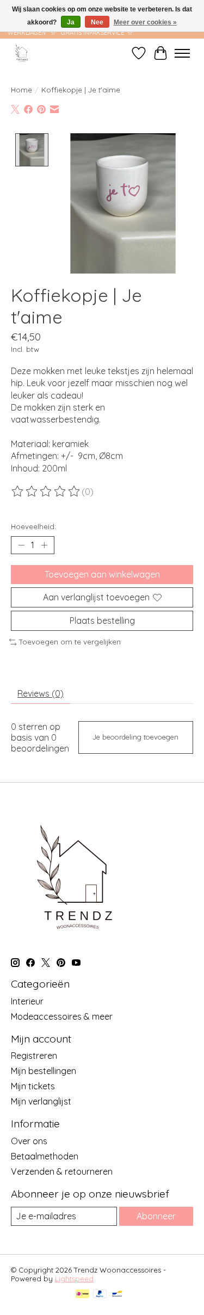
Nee (97, 22)
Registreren (34, 1055)
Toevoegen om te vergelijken (70, 641)
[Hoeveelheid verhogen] (44, 545)
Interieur (27, 1001)
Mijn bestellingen (43, 1070)
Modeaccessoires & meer (62, 1016)
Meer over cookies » (145, 22)
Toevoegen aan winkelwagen (102, 574)
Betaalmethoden (44, 1156)
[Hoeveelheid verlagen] (21, 545)
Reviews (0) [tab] (40, 693)
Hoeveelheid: (33, 526)
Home (21, 89)
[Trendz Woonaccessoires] (22, 53)
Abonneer (156, 1216)
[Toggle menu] (182, 53)
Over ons (29, 1141)
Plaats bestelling (102, 620)
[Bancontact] (117, 1294)
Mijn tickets (33, 1086)
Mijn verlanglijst (41, 1101)
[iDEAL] (82, 1294)
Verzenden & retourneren (62, 1171)
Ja (71, 22)
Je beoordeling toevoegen (135, 737)
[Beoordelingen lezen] (46, 491)
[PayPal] (100, 1294)
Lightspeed (74, 1278)
